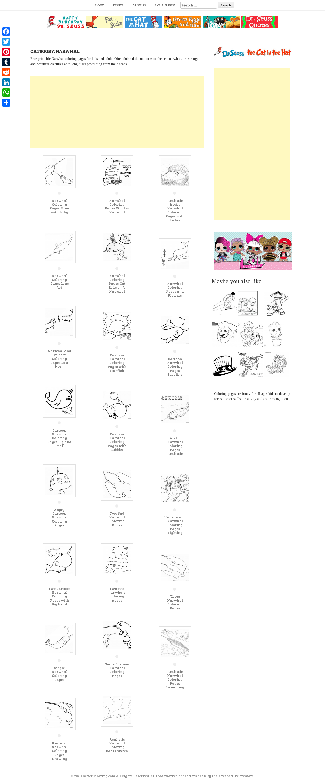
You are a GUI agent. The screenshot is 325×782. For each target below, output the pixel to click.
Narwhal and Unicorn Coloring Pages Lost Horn (59, 358)
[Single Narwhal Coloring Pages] (59, 638)
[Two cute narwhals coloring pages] (117, 559)
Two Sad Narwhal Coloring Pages (117, 519)
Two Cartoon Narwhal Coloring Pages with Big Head (59, 596)
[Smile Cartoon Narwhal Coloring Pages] (117, 635)
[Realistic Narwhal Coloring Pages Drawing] (59, 714)
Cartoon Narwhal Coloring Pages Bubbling (175, 366)
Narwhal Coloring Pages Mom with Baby (59, 206)
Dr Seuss (139, 5)
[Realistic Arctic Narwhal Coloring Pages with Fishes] (175, 171)
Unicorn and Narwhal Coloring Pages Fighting (175, 525)
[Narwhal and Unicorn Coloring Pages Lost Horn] (59, 322)
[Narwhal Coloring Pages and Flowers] (175, 254)
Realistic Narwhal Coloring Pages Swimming (175, 679)
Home (99, 5)
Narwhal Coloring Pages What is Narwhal (117, 206)
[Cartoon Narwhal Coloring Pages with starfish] (117, 326)
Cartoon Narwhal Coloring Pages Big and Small (59, 438)
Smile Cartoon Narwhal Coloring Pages (117, 670)
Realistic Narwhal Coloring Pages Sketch (117, 745)
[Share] (6, 103)
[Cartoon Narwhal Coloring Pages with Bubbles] (117, 405)
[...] (226, 305)
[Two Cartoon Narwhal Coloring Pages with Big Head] (59, 559)
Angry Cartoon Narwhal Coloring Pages (59, 517)
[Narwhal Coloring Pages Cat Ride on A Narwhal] (117, 246)
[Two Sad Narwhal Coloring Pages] (117, 484)
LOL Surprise (165, 5)
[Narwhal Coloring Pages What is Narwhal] (117, 171)
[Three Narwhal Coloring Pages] (175, 567)
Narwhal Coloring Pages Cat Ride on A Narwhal (117, 283)
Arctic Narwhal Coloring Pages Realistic (175, 446)
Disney (118, 5)
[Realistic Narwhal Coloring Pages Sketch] (117, 710)
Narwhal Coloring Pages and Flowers (175, 289)
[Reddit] (6, 72)
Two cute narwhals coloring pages (116, 594)
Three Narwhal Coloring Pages (175, 602)
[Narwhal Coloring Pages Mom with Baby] (59, 171)
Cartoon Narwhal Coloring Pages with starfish (117, 362)
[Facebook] (6, 31)
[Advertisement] (117, 112)
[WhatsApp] (6, 92)
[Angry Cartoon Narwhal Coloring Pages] (59, 480)
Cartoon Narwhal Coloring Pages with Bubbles (117, 442)
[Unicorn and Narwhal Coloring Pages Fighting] (175, 488)
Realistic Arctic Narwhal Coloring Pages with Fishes (175, 210)
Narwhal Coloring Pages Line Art (59, 281)
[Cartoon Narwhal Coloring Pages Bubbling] (175, 329)
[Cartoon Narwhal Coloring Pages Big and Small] (59, 401)
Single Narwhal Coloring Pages (59, 673)
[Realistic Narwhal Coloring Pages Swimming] (175, 642)
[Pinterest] (6, 52)
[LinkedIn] (6, 82)
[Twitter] (6, 42)
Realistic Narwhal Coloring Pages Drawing (59, 751)
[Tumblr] (6, 62)
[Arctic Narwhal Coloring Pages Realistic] (175, 409)
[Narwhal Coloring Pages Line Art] (59, 246)
